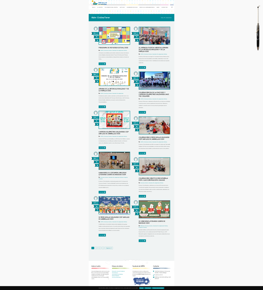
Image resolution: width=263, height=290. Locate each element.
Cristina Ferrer (168, 17)
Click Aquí (147, 288)
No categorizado (120, 50)
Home (162, 17)
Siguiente (108, 248)
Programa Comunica (143, 227)
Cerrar (141, 288)
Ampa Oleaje (172, 7)
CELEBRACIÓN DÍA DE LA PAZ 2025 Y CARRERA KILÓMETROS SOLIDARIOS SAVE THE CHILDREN (154, 94)
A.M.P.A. (102, 50)
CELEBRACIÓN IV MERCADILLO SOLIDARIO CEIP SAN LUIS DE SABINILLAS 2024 (154, 138)
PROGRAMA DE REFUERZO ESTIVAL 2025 (113, 48)
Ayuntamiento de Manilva (117, 274)
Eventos (110, 50)
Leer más (102, 63)
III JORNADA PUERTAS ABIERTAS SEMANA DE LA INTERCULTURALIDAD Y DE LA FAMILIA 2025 (153, 49)
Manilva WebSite (115, 275)
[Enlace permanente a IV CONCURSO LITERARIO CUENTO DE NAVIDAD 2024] (154, 217)
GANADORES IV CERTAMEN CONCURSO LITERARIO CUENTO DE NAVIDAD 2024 (112, 174)
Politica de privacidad (158, 288)
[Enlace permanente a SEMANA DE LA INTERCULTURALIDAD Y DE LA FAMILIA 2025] (114, 85)
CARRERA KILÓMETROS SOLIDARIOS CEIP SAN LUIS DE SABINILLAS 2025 (114, 133)
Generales (114, 50)
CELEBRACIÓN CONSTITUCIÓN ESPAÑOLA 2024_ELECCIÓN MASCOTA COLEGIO (153, 179)
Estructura (106, 50)
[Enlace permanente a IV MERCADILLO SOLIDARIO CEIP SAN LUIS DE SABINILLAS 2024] (114, 213)
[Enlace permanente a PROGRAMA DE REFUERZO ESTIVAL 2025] (114, 44)
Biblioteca (142, 225)
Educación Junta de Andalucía (118, 271)
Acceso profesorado (116, 277)
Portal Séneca (115, 272)
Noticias (125, 50)
